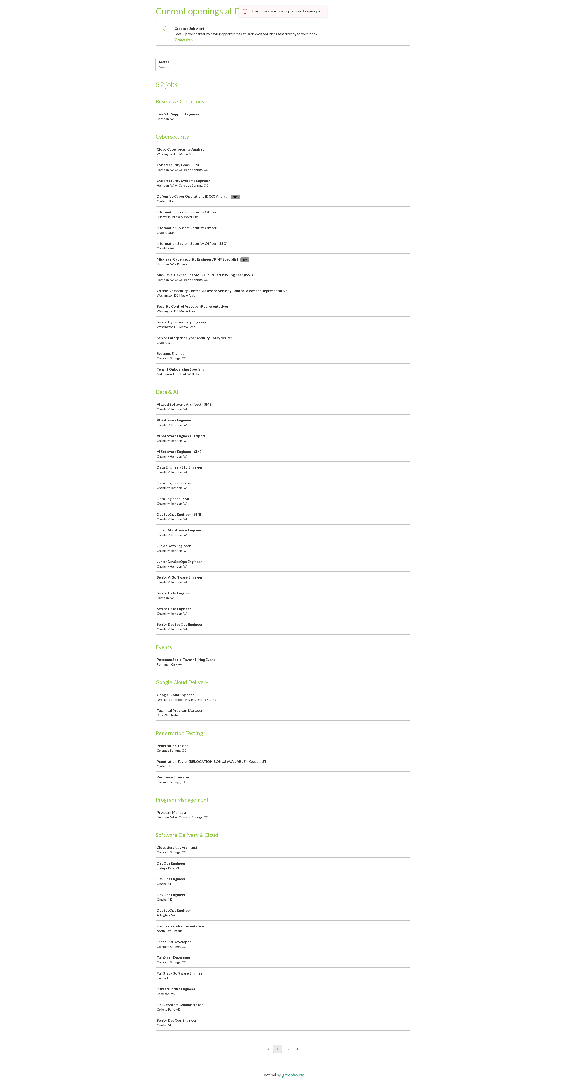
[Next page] (297, 1049)
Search (164, 62)
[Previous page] (268, 1049)
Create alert (183, 39)
